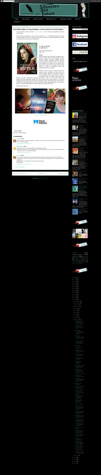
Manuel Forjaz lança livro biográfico (79, 446)
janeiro (76, 455)
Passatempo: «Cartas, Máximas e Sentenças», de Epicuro (79, 332)
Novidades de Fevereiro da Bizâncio (78, 401)
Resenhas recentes (38, 19)
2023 (75, 283)
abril (76, 316)
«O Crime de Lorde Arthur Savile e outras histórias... (79, 342)
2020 (75, 288)
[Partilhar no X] (18, 131)
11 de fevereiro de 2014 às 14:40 (24, 143)
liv (81, 263)
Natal (86, 259)
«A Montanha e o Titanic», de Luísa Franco (79, 351)
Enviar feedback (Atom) (43, 178)
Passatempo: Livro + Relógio (83, 199)
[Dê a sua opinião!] (16, 131)
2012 (75, 459)
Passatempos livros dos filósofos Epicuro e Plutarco (79, 322)
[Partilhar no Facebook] (19, 131)
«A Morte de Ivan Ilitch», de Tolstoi (79, 449)
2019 (75, 290)
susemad (19, 138)
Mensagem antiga (62, 173)
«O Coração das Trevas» (78, 347)
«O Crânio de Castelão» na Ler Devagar (79, 358)
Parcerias (77, 19)
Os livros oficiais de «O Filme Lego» (79, 354)
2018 (75, 292)
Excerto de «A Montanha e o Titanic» (78, 362)
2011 (75, 461)
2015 (75, 297)
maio (76, 314)
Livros (74, 253)
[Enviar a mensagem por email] (15, 131)
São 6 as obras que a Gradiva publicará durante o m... (79, 412)
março (76, 318)
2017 (75, 294)
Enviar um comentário (20, 167)
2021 (75, 286)
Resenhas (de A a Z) (51, 19)
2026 (75, 277)
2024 (75, 281)
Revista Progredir (76, 263)
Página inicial (42, 173)
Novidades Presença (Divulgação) (81, 126)
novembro (77, 303)
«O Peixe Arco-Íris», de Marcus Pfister (83, 210)
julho (76, 310)
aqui (29, 85)
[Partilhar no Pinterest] (21, 131)
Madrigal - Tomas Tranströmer (83, 137)
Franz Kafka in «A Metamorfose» (78, 439)
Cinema (86, 258)
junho (76, 312)
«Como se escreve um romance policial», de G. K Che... (79, 327)
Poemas (86, 256)
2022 (75, 285)
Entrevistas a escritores (66, 19)
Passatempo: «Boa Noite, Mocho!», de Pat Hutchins (79, 416)
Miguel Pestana (20, 146)
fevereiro (77, 319)
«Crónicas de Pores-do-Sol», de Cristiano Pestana (79, 392)
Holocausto (78, 258)
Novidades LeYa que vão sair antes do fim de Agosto (83, 114)
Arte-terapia (77, 260)
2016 (75, 296)
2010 (75, 463)
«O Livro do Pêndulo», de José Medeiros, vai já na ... (79, 337)
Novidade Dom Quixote (78, 384)
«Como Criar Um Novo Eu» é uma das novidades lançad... (79, 407)
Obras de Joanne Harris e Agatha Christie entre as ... (79, 443)
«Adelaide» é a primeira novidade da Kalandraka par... (79, 380)
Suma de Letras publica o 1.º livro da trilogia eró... (79, 370)
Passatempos (17, 21)
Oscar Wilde (75, 262)
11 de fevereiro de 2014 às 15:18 (24, 152)
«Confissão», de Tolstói (82, 172)
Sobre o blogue (26, 19)
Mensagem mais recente (19, 173)
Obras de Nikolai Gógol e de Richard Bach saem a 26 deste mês (83, 188)
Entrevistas (83, 262)
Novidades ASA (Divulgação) (82, 160)
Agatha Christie (78, 259)
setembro (77, 306)
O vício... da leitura (79, 404)
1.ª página (16, 19)
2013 (75, 457)
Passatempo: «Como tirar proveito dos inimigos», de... (79, 366)
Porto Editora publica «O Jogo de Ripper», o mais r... (79, 388)
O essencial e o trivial (79, 373)
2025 (75, 279)
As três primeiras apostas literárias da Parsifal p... (79, 432)
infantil (75, 256)
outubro (77, 305)
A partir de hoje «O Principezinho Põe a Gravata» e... (79, 424)
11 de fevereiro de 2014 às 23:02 (24, 164)
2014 (75, 299)
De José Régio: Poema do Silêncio (79, 376)
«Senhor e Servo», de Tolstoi (79, 428)
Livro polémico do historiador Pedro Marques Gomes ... (79, 420)
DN (84, 260)
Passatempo (77, 345)
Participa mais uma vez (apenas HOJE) (79, 452)
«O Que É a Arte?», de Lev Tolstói (83, 179)
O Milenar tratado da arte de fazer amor (79, 436)
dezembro (77, 301)
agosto (76, 308)
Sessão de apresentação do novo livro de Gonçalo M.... (79, 396)
